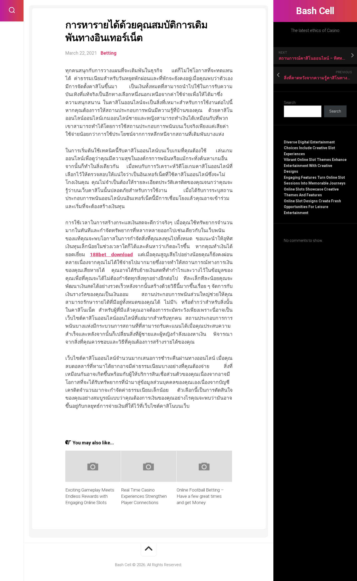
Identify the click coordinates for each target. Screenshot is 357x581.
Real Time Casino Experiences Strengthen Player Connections (144, 496)
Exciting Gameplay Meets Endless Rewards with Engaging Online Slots (89, 496)
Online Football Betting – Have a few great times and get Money (200, 496)
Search (290, 102)
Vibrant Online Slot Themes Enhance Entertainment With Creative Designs (315, 166)
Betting (109, 53)
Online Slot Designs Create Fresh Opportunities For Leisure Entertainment (312, 207)
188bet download (111, 255)
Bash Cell (315, 10)
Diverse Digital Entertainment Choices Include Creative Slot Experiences (309, 148)
